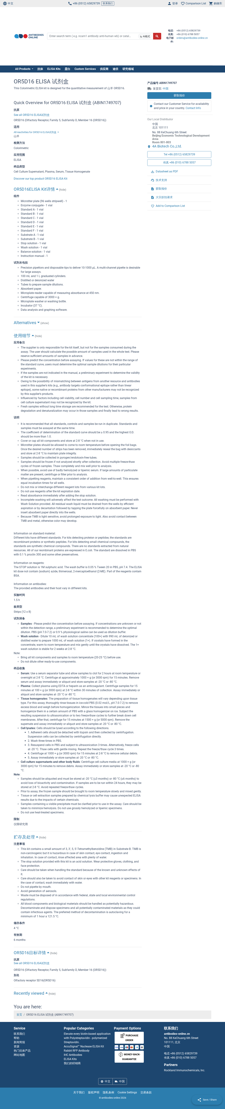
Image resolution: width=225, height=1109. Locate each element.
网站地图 (19, 1055)
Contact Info (193, 108)
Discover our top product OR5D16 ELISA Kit (40, 178)
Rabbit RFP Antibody (76, 1050)
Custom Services (85, 69)
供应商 (104, 69)
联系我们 (108, 3)
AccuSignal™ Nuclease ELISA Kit (84, 1046)
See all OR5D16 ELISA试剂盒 (32, 115)
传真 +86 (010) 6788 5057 (179, 162)
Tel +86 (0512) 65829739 (179, 154)
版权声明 (93, 1092)
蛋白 (67, 69)
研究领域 (128, 69)
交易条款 (146, 1092)
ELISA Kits (53, 69)
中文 (10, 3)
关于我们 (79, 1092)
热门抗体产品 (22, 1050)
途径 (115, 69)
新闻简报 (19, 1042)
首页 (19, 1014)
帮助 (16, 1038)
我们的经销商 (72, 1063)
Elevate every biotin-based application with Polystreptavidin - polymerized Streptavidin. (87, 1038)
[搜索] (157, 36)
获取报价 (179, 95)
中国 (165, 88)
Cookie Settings (127, 1092)
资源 (16, 1046)
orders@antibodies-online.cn (192, 38)
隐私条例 (108, 1092)
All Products (23, 69)
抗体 (40, 69)
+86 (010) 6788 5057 (183, 1057)
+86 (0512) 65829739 (86, 3)
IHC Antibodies (73, 1055)
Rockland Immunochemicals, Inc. (184, 1070)
